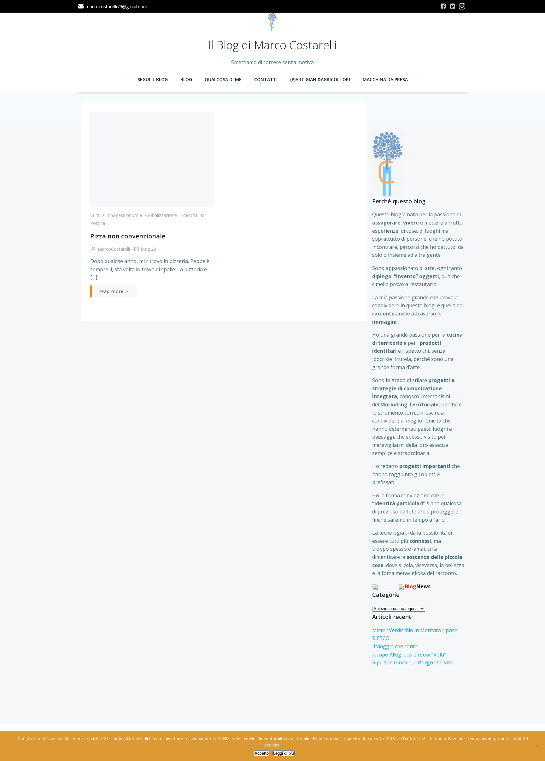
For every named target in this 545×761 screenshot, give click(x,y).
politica (97, 223)
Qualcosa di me (223, 79)
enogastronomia (125, 215)
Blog (186, 79)
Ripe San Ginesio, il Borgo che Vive (413, 662)
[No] (537, 746)
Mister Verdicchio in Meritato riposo (415, 630)
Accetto (262, 753)
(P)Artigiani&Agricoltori (320, 79)
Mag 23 (148, 249)
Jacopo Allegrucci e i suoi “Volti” (409, 654)
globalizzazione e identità (171, 215)
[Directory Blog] (384, 586)
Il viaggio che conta (395, 646)
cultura (97, 215)
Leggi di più (283, 753)
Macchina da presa (385, 79)
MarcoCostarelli (114, 249)
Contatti (266, 79)
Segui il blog (153, 79)
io (203, 215)
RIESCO (381, 638)
